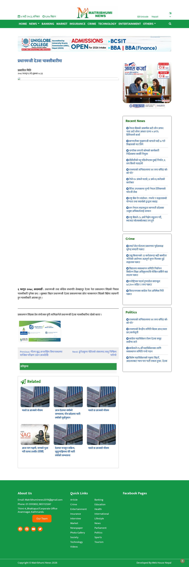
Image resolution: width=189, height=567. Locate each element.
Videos (74, 547)
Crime (92, 23)
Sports (98, 537)
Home (23, 23)
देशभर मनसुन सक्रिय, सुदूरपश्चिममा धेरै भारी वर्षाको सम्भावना (65, 452)
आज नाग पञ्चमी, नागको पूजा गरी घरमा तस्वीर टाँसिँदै (35, 450)
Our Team (42, 518)
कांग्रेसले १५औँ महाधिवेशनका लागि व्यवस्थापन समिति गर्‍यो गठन (143, 350)
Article (74, 500)
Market (61, 23)
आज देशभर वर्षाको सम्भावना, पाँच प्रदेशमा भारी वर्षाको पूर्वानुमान (67, 414)
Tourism (98, 542)
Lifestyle (99, 518)
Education (99, 504)
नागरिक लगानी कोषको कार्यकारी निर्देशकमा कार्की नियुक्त (142, 152)
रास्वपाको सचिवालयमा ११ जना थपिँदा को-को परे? (147, 171)
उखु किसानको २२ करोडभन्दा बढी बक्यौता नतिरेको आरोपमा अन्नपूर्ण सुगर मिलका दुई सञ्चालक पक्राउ (146, 259)
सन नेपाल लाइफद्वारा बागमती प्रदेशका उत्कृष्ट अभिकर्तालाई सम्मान (145, 209)
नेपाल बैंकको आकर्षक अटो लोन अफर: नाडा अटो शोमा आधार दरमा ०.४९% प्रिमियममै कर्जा (145, 131)
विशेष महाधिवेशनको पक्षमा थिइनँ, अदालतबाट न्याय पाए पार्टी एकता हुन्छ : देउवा (146, 359)
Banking (48, 23)
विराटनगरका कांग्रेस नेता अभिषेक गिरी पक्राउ (145, 292)
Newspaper (76, 528)
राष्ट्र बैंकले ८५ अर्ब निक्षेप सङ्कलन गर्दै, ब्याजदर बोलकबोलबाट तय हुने (144, 219)
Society (74, 537)
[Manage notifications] (182, 561)
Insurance (77, 23)
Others (148, 23)
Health (98, 509)
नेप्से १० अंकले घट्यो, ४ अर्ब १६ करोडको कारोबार (145, 181)
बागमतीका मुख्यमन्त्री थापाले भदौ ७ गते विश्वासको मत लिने (145, 143)
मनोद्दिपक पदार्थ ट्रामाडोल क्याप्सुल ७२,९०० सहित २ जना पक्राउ (143, 283)
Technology (107, 23)
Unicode (144, 17)
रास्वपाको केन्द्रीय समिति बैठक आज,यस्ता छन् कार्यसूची (146, 331)
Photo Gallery (77, 533)
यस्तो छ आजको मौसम (32, 410)
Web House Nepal (161, 563)
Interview (75, 518)
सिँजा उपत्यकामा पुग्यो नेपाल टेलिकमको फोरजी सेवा (146, 190)
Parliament (100, 528)
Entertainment (130, 23)
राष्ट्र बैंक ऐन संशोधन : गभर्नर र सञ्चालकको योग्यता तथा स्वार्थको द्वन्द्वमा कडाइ (146, 200)
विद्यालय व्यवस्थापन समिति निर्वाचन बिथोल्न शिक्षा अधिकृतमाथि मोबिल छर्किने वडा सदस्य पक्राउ (147, 271)
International (101, 514)
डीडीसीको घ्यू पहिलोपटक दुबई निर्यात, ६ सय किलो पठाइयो (145, 162)
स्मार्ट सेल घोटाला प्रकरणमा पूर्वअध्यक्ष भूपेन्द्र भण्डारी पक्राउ (144, 248)
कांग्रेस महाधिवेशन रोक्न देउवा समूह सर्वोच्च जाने (143, 340)
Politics (98, 533)
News (33, 23)
